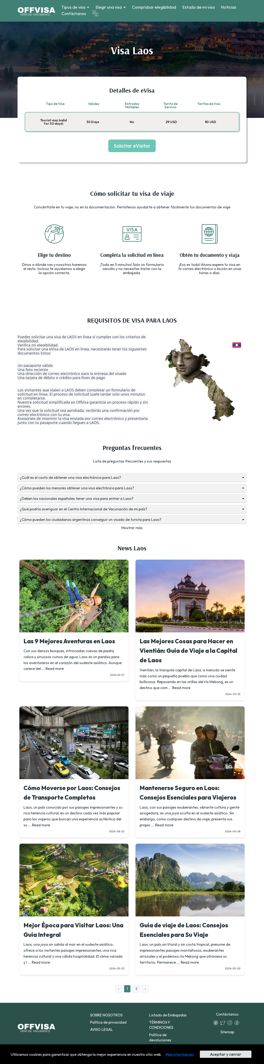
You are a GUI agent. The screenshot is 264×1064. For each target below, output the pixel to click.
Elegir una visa (108, 7)
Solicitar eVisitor (132, 146)
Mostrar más (132, 527)
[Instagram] (230, 1022)
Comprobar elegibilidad (154, 7)
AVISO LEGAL (101, 1029)
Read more (55, 668)
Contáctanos (73, 13)
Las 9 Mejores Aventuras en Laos (69, 641)
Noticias (228, 7)
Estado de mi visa (198, 7)
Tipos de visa (73, 7)
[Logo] (36, 11)
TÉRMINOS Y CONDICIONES (161, 1025)
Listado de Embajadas (168, 1015)
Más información (180, 1054)
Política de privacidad (108, 1022)
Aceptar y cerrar (225, 1054)
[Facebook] (237, 1022)
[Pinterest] (216, 1022)
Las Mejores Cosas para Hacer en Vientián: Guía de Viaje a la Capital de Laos (188, 650)
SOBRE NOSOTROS (106, 1015)
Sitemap (227, 1032)
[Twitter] (223, 1022)
